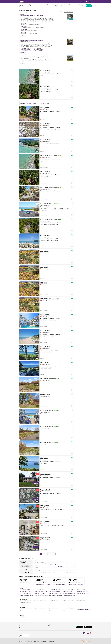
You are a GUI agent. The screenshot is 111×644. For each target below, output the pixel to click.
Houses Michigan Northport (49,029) (55, 595)
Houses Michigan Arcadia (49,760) (83, 593)
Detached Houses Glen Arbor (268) (26, 602)
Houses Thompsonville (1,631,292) (41, 591)
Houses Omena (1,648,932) (68, 589)
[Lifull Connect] (86, 642)
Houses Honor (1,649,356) (39, 589)
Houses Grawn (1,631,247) (68, 591)
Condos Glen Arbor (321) (81, 600)
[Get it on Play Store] (79, 627)
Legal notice (36, 641)
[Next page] (54, 554)
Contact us (50, 625)
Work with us (21, 625)
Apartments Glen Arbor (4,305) (26, 600)
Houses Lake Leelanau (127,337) (55, 593)
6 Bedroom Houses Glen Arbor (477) (84, 609)
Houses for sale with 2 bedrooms (43, 584)
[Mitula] (22, 1)
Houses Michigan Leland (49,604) (26, 595)
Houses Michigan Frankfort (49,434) (41, 595)
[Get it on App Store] (88, 627)
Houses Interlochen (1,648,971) (54, 589)
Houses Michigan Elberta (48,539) (69, 595)
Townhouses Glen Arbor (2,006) (40, 600)
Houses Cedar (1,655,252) (25, 589)
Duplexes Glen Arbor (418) (68, 600)
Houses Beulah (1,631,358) (25, 591)
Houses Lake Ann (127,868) (40, 593)
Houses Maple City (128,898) (25, 593)
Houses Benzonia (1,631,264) (54, 591)
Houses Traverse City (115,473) (69, 593)
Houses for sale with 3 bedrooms (59, 584)
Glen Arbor (22, 616)
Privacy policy (51, 641)
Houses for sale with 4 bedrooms (76, 584)
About (20, 627)
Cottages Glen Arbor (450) (53, 600)
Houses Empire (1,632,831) (82, 589)
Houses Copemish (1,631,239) (82, 591)
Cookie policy (43, 641)
